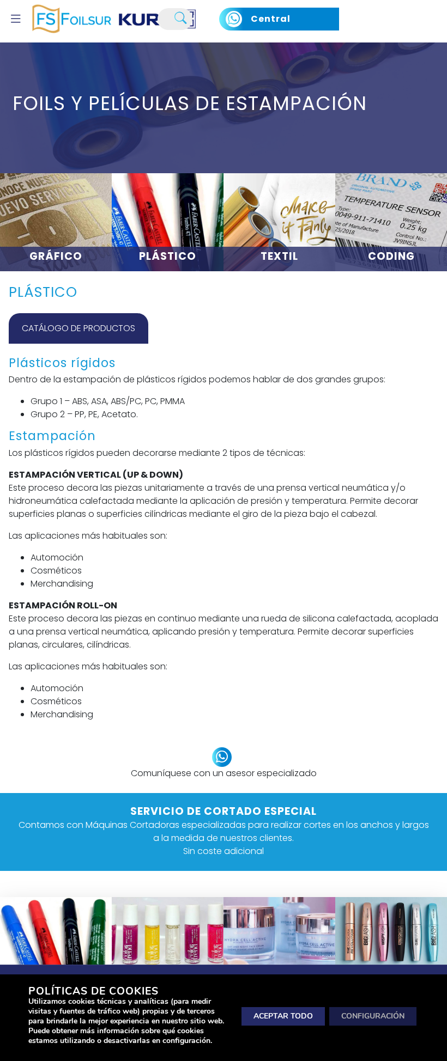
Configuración (372, 1015)
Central (271, 19)
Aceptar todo (283, 1015)
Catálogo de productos (78, 328)
